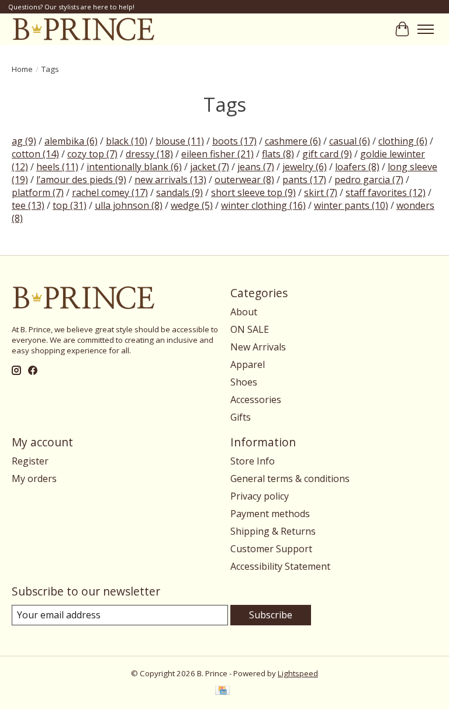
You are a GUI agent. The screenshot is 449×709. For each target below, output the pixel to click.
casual (349, 141)
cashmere (293, 141)
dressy (149, 153)
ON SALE (249, 329)
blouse (180, 141)
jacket (209, 166)
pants (304, 179)
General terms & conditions (290, 478)
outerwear (244, 179)
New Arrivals (258, 346)
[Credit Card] (222, 691)
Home (22, 69)
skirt (320, 192)
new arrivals (170, 179)
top (70, 205)
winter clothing (263, 205)
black (126, 141)
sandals (179, 192)
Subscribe (270, 614)
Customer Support (271, 548)
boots (234, 141)
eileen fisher (217, 153)
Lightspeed (298, 673)
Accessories (255, 399)
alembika (71, 141)
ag (24, 141)
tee (28, 205)
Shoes (243, 382)
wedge (192, 205)
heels (57, 166)
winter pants (351, 205)
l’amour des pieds (81, 179)
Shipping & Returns (273, 531)
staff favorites (386, 192)
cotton (35, 153)
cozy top (92, 153)
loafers (357, 166)
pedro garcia (368, 179)
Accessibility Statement (280, 566)
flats (278, 153)
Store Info (252, 461)
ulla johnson (129, 205)
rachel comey (110, 192)
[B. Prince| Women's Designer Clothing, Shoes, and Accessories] (83, 29)
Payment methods (270, 513)
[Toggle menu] (425, 29)
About (243, 311)
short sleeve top (253, 192)
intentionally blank (134, 166)
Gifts (240, 417)
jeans (255, 166)
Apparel (247, 364)
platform (38, 192)
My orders (34, 478)
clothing (402, 141)
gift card (327, 153)
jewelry (304, 166)
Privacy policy (259, 496)
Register (30, 461)
